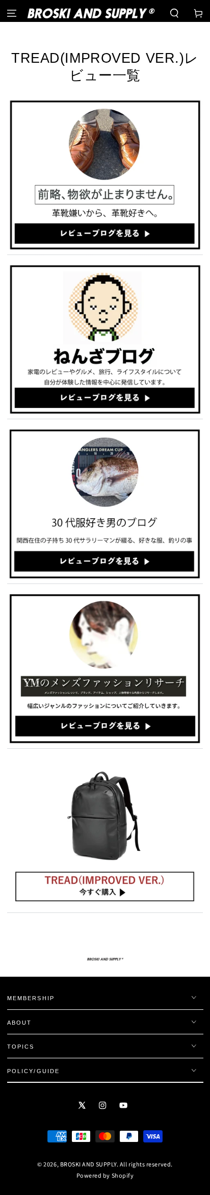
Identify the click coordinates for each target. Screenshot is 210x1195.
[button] (174, 13)
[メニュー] (12, 13)
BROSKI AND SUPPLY (88, 1164)
